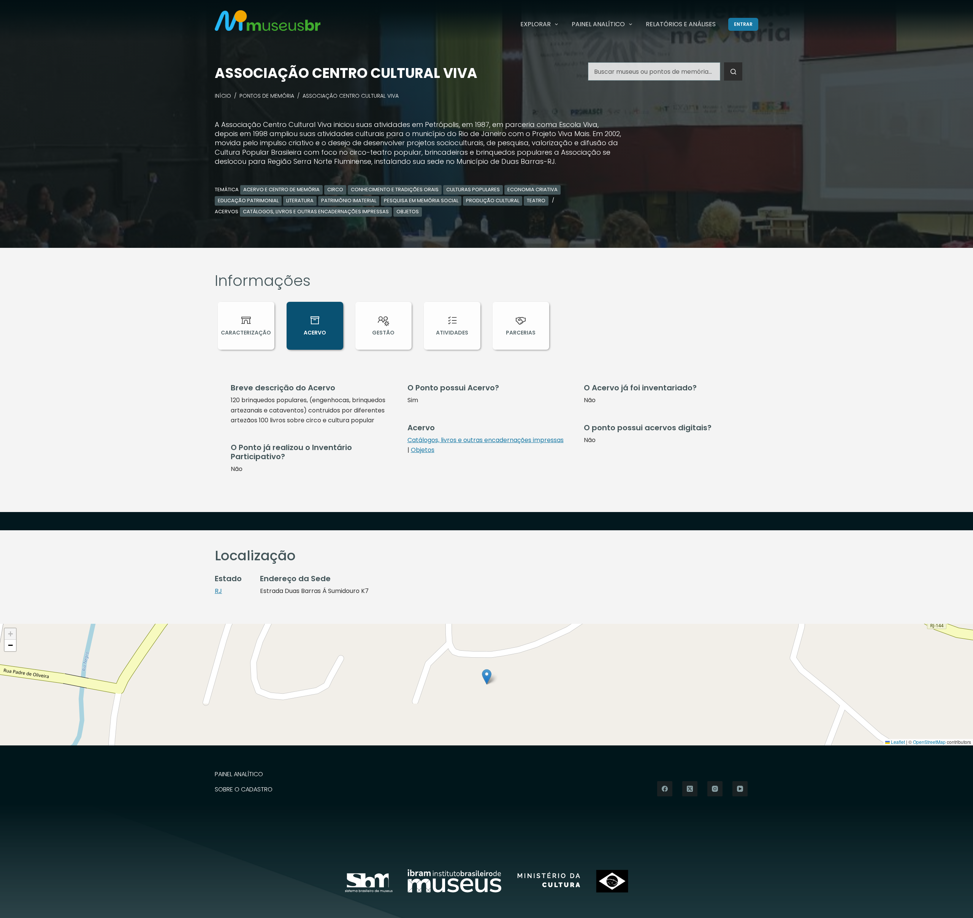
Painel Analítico (598, 24)
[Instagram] (715, 788)
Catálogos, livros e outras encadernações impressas (316, 211)
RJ (218, 591)
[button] (486, 677)
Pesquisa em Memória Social (421, 200)
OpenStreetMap (929, 742)
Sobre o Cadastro (244, 790)
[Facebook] (664, 788)
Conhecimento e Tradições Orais (395, 189)
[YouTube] (740, 788)
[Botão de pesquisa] (733, 71)
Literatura (300, 200)
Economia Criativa (532, 189)
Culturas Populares (473, 189)
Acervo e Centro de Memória (281, 189)
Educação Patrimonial (248, 200)
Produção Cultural (492, 200)
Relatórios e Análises (681, 24)
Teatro (536, 200)
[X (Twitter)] (689, 788)
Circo (335, 189)
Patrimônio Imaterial (348, 200)
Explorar (535, 24)
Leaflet (897, 742)
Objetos (407, 211)
